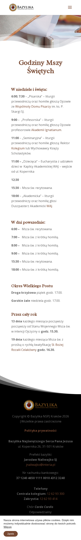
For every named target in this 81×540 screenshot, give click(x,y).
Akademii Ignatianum (46, 130)
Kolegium (18, 148)
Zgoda (10, 534)
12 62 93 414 (48, 499)
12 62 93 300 (55, 494)
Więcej (7, 526)
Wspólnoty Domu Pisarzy (33, 106)
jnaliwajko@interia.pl (40, 465)
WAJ (49, 206)
